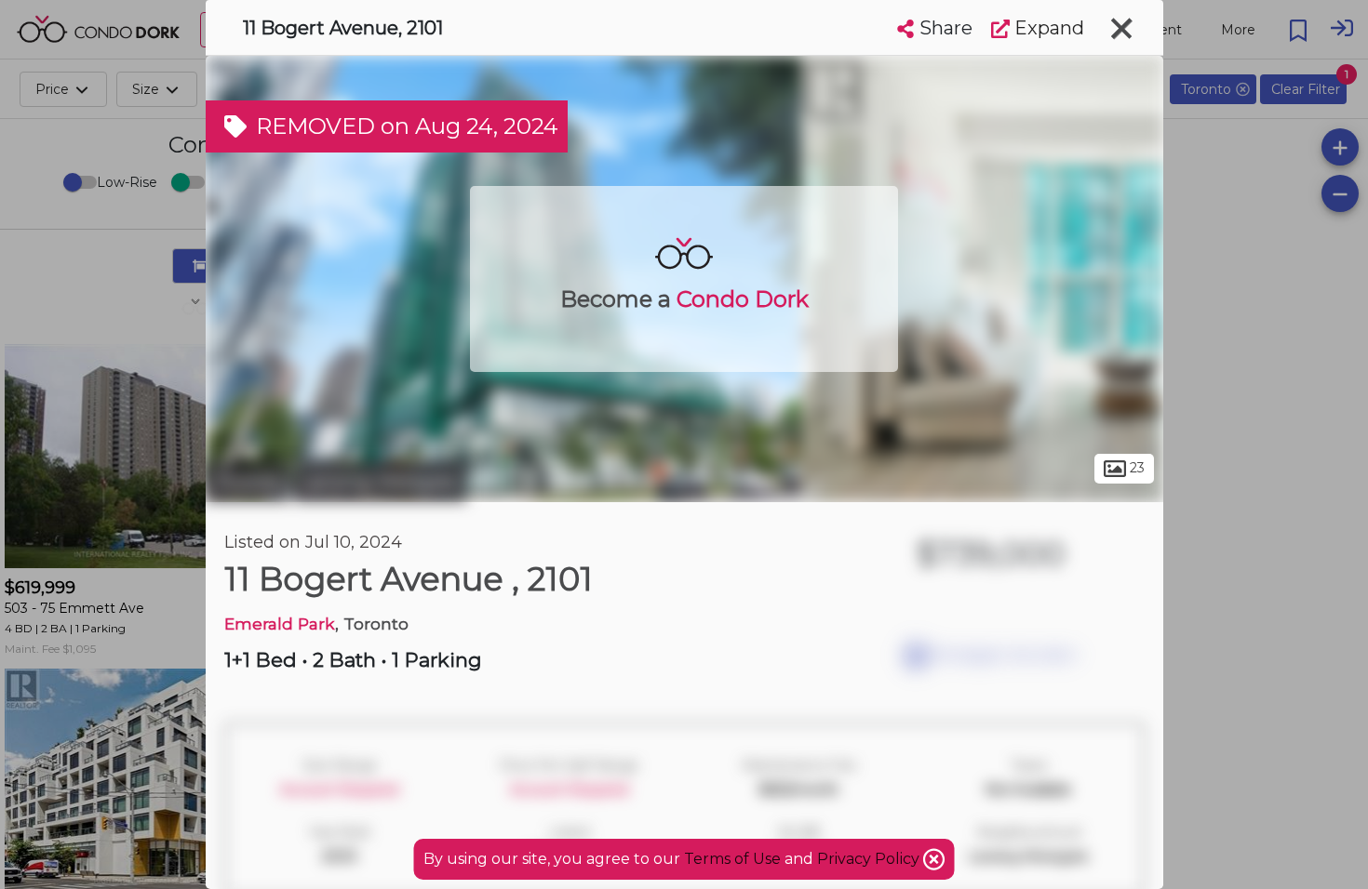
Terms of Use (732, 859)
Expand (1047, 28)
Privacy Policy (870, 859)
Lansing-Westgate (380, 481)
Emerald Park (279, 623)
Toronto (247, 481)
